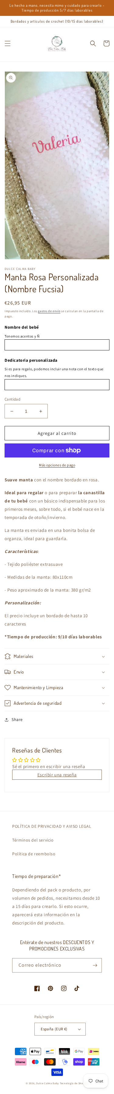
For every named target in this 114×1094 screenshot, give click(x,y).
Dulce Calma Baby (47, 1083)
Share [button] (17, 719)
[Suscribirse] (95, 965)
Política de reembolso (34, 854)
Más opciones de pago (57, 465)
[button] (7, 43)
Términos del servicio (33, 840)
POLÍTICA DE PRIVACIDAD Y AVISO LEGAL (52, 826)
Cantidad (12, 399)
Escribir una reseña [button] (57, 775)
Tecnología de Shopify (74, 1083)
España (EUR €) (54, 1029)
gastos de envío (49, 311)
